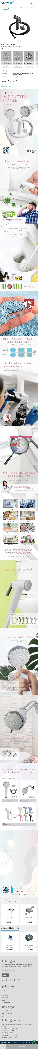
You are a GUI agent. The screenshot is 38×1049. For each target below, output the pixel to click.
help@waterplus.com (11, 1028)
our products (9, 8)
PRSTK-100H (29, 947)
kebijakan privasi (7, 1013)
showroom (5, 997)
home (2, 8)
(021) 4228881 (15, 1035)
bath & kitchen (19, 8)
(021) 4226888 (11, 1031)
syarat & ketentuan (7, 1011)
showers (27, 8)
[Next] (34, 27)
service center (6, 1002)
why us (4, 993)
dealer (3, 1000)
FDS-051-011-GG (29, 920)
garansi (4, 1016)
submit (5, 975)
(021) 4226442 (9, 1033)
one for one (5, 995)
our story (4, 990)
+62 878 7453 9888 (13, 1037)
